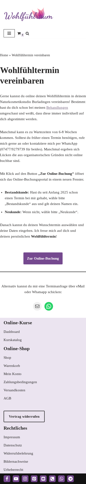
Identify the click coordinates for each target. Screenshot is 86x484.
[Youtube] (16, 478)
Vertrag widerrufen (24, 416)
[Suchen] (27, 33)
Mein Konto (13, 374)
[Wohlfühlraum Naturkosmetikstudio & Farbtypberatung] (29, 14)
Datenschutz (13, 445)
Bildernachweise (16, 461)
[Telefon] (52, 478)
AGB (7, 398)
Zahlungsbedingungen (20, 382)
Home (4, 55)
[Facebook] (7, 478)
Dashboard (12, 332)
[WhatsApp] (48, 306)
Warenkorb (12, 366)
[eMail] (43, 478)
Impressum (12, 437)
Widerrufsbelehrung (18, 453)
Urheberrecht (13, 470)
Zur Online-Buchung (43, 258)
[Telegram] (70, 478)
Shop (7, 357)
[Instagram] (25, 478)
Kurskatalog (13, 340)
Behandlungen (57, 107)
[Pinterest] (34, 478)
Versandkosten (14, 390)
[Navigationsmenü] (9, 33)
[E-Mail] (37, 306)
